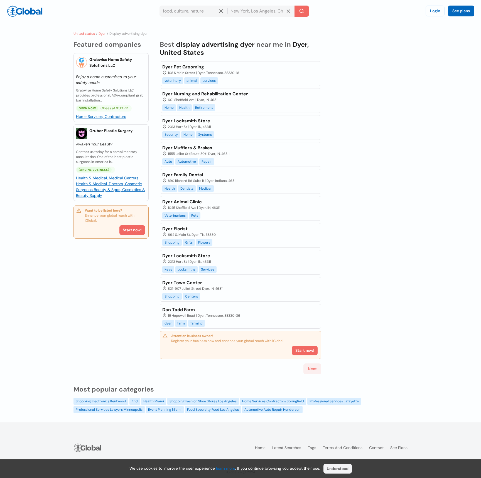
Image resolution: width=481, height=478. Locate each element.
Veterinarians (175, 215)
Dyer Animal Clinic (182, 202)
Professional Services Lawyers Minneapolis (109, 409)
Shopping (172, 242)
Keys (168, 269)
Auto (168, 161)
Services (207, 269)
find (135, 401)
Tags (312, 447)
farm (181, 323)
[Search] (302, 11)
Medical (205, 188)
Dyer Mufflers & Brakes (187, 148)
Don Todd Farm (178, 310)
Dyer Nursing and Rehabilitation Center (205, 94)
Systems (205, 134)
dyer (168, 323)
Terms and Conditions (342, 447)
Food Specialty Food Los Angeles (213, 409)
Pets (194, 215)
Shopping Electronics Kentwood (101, 401)
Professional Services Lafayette (334, 401)
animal (191, 80)
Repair (207, 161)
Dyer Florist (175, 229)
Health (184, 107)
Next (312, 368)
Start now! (132, 229)
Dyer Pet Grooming (183, 67)
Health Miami (153, 401)
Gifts (189, 242)
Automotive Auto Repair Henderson (272, 409)
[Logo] (25, 11)
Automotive (187, 161)
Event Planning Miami (164, 409)
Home (169, 107)
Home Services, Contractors (101, 116)
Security (171, 134)
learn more (225, 468)
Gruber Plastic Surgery (110, 130)
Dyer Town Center (182, 283)
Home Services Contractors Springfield (273, 401)
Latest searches (286, 447)
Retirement (204, 107)
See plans (461, 10)
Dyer (102, 33)
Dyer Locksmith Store (186, 121)
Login (435, 10)
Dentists (186, 188)
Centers (191, 296)
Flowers (204, 242)
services (209, 80)
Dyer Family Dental (182, 175)
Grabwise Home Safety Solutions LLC (110, 62)
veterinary (173, 80)
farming (196, 323)
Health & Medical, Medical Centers (107, 177)
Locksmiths (186, 269)
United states (84, 33)
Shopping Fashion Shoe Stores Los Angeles (203, 401)
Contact (376, 447)
